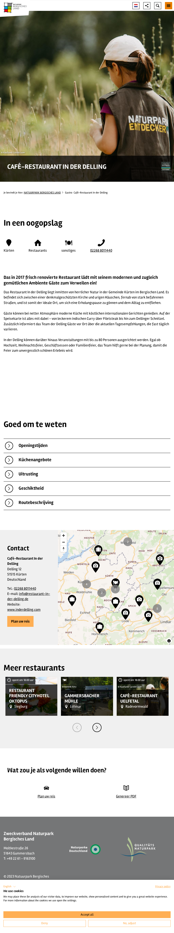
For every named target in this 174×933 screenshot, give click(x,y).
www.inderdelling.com (24, 609)
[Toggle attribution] (169, 641)
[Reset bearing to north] (63, 548)
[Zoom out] (63, 542)
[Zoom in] (63, 535)
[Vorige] (77, 727)
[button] (20, 621)
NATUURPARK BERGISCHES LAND (42, 192)
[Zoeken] (157, 5)
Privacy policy (163, 886)
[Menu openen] (168, 5)
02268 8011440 (101, 250)
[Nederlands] (136, 5)
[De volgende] (97, 727)
